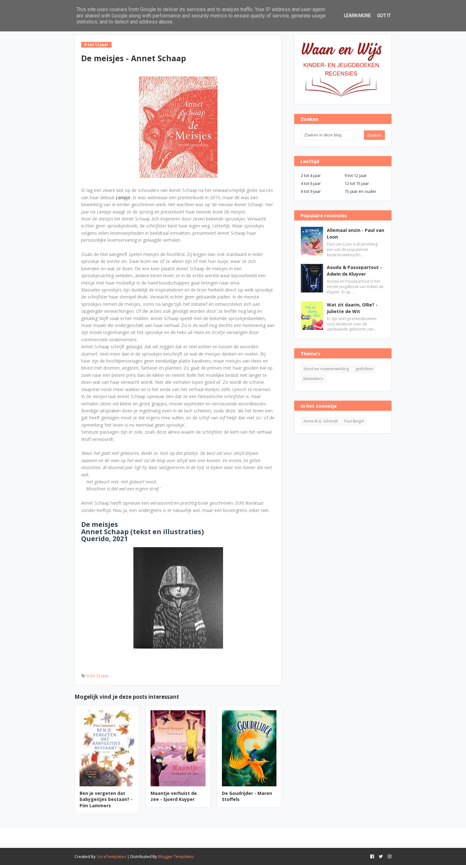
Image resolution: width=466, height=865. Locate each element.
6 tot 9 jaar (311, 191)
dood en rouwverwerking (326, 368)
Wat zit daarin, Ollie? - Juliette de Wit (352, 308)
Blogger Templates (176, 856)
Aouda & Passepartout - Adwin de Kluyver (354, 270)
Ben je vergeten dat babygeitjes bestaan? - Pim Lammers (106, 799)
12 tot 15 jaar (357, 183)
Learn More (357, 15)
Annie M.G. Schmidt (320, 421)
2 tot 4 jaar (311, 175)
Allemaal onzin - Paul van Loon (355, 233)
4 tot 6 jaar (311, 183)
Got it (384, 15)
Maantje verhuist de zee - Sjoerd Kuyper (174, 796)
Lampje (123, 197)
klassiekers (313, 378)
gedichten (364, 368)
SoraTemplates (111, 856)
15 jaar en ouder (360, 191)
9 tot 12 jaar (98, 675)
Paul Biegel (354, 421)
